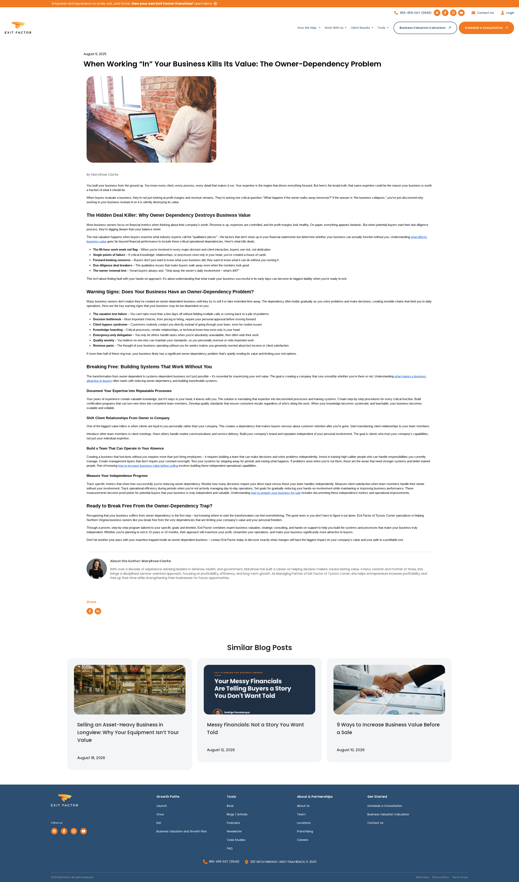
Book (230, 806)
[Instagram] (74, 831)
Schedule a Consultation (484, 28)
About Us (303, 806)
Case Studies (236, 840)
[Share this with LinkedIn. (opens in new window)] (98, 611)
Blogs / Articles (237, 814)
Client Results (361, 28)
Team (301, 814)
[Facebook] (64, 831)
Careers (302, 840)
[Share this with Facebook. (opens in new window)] (90, 611)
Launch (162, 806)
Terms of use (460, 877)
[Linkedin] (54, 831)
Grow (160, 814)
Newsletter (234, 831)
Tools (381, 28)
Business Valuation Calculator (423, 28)
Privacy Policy (440, 877)
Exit (159, 823)
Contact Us (375, 823)
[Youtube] (83, 831)
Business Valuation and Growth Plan (182, 831)
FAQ (230, 848)
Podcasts (233, 823)
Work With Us (334, 28)
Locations (304, 823)
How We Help (307, 28)
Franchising (305, 831)
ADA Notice (422, 877)
